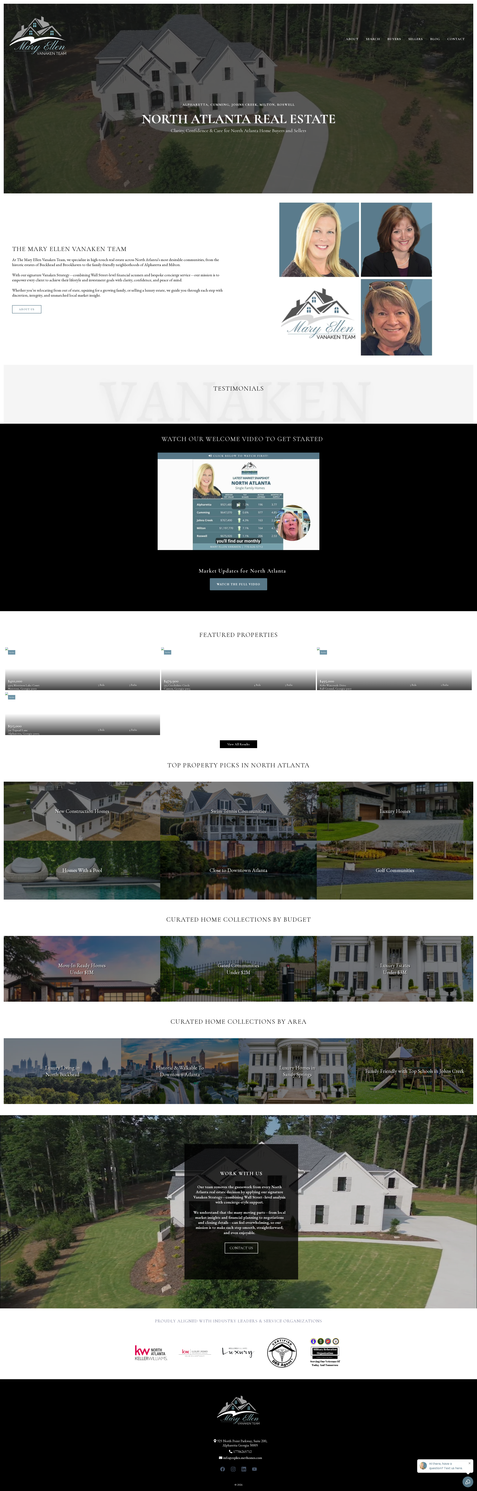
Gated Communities (238, 965)
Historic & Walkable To (180, 1067)
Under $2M (238, 972)
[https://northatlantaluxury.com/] (38, 39)
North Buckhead (62, 1074)
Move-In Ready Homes (82, 965)
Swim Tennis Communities (238, 811)
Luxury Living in (62, 1067)
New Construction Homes (82, 811)
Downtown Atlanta (180, 1074)
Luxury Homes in (297, 1067)
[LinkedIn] (243, 1469)
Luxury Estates (395, 965)
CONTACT (456, 39)
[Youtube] (254, 1469)
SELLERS (415, 39)
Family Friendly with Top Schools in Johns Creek (414, 1071)
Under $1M (82, 972)
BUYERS (394, 39)
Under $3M (395, 972)
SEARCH (373, 39)
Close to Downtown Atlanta (238, 870)
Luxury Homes (395, 811)
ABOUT (352, 39)
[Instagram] (233, 1469)
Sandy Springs (297, 1074)
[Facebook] (222, 1469)
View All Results (238, 744)
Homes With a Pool (82, 870)
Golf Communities (395, 870)
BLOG (435, 39)
